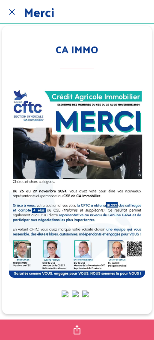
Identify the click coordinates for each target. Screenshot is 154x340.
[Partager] (77, 330)
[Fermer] (12, 12)
